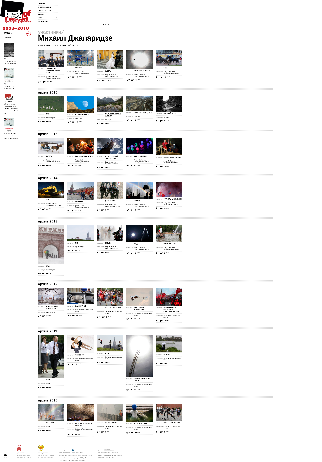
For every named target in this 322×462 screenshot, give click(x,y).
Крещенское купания (173, 157)
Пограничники (170, 244)
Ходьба (108, 243)
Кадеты (108, 71)
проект (41, 4)
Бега (166, 68)
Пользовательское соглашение (69, 452)
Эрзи (48, 114)
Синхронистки (140, 156)
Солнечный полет (142, 71)
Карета (49, 156)
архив (41, 14)
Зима (48, 266)
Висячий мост (170, 113)
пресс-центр (44, 11)
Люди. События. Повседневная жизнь (53, 77)
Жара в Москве (140, 423)
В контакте (7, 37)
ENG (10, 33)
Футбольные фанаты (173, 199)
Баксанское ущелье (143, 113)
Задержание (80, 306)
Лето (107, 353)
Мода (136, 244)
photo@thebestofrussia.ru (76, 455)
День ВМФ (50, 423)
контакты (43, 21)
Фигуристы (80, 355)
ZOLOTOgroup (109, 450)
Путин (48, 380)
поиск (40, 17)
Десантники (110, 201)
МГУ (76, 243)
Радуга (137, 201)
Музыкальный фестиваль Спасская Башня (171, 309)
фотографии (44, 7)
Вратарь (78, 68)
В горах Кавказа (82, 114)
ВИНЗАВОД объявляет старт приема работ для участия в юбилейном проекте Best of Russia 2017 (11, 107)
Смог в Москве (111, 423)
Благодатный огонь (84, 156)
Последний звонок (172, 423)
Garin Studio (116, 452)
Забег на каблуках (113, 308)
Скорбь (167, 354)
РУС (5, 33)
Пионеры (79, 201)
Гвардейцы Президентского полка (53, 70)
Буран (48, 200)
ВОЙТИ (106, 25)
